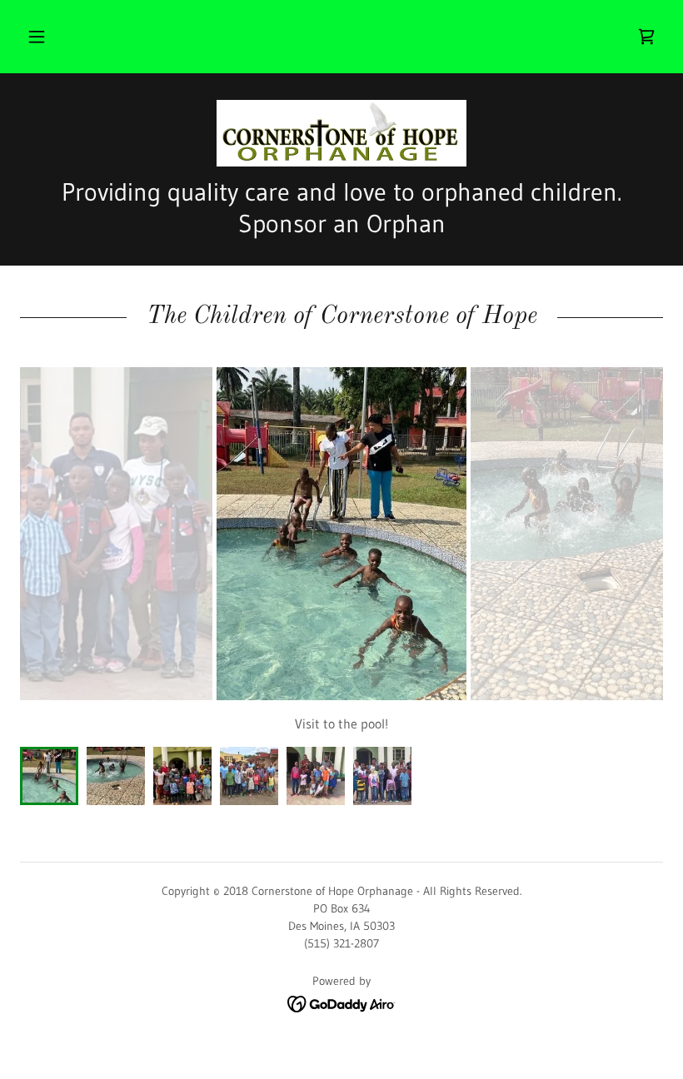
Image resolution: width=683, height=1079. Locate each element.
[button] (36, 36)
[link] (646, 36)
